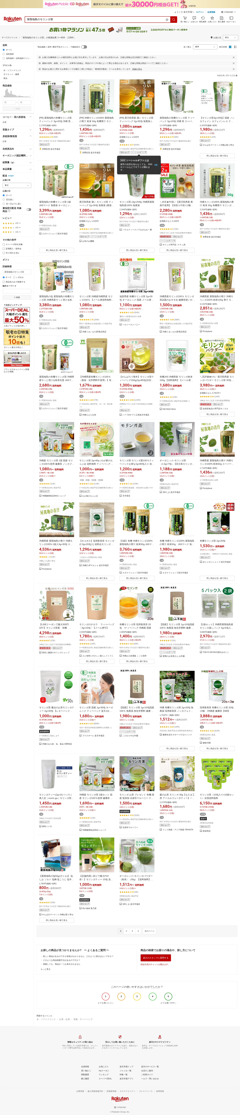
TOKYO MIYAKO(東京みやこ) (215, 652)
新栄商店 (207, 831)
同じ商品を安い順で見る (217, 156)
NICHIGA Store (169, 409)
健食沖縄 (207, 743)
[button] (228, 12)
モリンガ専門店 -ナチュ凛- (174, 245)
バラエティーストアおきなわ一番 (137, 230)
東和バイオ (47, 826)
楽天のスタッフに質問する (155, 958)
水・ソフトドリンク (46, 1019)
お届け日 (6, 191)
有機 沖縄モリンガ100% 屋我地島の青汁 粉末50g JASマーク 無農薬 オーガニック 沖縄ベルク (177, 544)
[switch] (29, 209)
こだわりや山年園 (130, 736)
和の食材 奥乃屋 (89, 908)
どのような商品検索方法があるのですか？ (61, 960)
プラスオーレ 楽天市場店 (93, 736)
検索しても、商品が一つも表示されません (61, 964)
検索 (18, 109)
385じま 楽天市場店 (171, 492)
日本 (5, 122)
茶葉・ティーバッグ (83, 1019)
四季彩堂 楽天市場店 (51, 149)
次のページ (149, 931)
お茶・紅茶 (64, 1019)
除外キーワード (9, 286)
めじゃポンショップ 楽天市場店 (217, 562)
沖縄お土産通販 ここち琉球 (134, 656)
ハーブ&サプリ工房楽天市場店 (135, 415)
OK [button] (156, 165)
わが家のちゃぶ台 (90, 496)
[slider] (2, 97)
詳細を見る (137, 69)
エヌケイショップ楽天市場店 (55, 234)
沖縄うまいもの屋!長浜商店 (94, 332)
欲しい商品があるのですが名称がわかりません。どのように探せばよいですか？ (78, 956)
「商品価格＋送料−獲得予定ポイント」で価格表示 (58, 47)
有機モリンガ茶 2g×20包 (212, 540)
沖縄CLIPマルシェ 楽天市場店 (95, 565)
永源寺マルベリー (130, 827)
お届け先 (6, 180)
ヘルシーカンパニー (131, 325)
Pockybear (207, 331)
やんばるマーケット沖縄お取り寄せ (218, 145)
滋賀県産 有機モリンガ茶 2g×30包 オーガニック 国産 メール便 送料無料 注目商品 (137, 300)
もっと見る (45, 969)
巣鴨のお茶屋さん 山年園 (174, 656)
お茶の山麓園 (88, 241)
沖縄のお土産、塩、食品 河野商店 (57, 744)
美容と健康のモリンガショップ (56, 653)
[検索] (174, 19)
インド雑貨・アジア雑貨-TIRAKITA (178, 830)
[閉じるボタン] (233, 57)
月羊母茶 (126, 496)
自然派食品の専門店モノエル (215, 409)
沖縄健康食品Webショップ (54, 496)
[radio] (4, 50)
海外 (12, 176)
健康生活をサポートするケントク (177, 735)
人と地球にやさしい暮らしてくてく (98, 656)
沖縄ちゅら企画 (89, 415)
